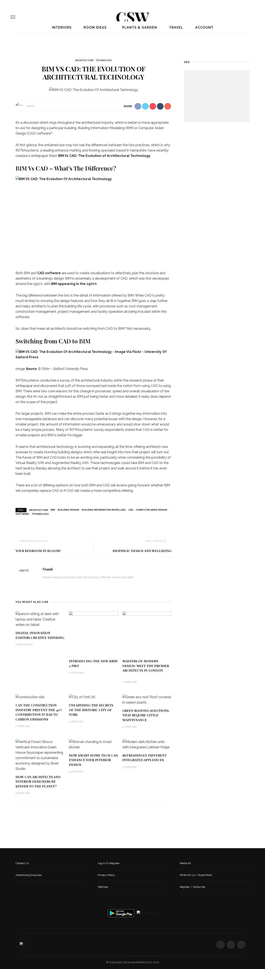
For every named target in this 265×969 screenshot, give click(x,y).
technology (40, 514)
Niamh (30, 106)
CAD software (49, 273)
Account (203, 27)
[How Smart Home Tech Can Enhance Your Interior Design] (93, 744)
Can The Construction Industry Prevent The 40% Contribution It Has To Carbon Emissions (39, 712)
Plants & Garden (139, 27)
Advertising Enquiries (29, 875)
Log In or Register (109, 863)
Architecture (84, 60)
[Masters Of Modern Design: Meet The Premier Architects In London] (147, 633)
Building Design (68, 510)
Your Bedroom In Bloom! (38, 551)
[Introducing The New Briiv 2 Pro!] (93, 633)
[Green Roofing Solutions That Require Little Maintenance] (147, 699)
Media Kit (185, 863)
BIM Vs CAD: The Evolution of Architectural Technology (104, 156)
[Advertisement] (216, 96)
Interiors (61, 27)
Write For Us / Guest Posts (196, 875)
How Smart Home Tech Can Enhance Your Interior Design (93, 760)
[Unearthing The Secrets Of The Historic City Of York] (82, 697)
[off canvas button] (12, 17)
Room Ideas (95, 27)
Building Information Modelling (104, 510)
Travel (175, 27)
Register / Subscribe (192, 886)
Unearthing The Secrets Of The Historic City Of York (91, 710)
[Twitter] (246, 17)
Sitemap (103, 886)
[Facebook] (239, 17)
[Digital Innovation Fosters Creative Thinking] (40, 619)
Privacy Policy (106, 875)
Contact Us (22, 863)
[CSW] (25, 945)
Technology (104, 60)
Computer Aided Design (151, 510)
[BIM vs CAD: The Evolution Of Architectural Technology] (93, 90)
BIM (53, 510)
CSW (132, 17)
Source (31, 369)
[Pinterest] (253, 17)
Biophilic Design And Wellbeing (142, 551)
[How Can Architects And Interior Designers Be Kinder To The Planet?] (40, 755)
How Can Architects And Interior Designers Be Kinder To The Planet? (38, 781)
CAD (130, 510)
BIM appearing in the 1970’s (74, 284)
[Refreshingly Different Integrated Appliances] (147, 744)
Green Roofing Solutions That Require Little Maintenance (145, 715)
